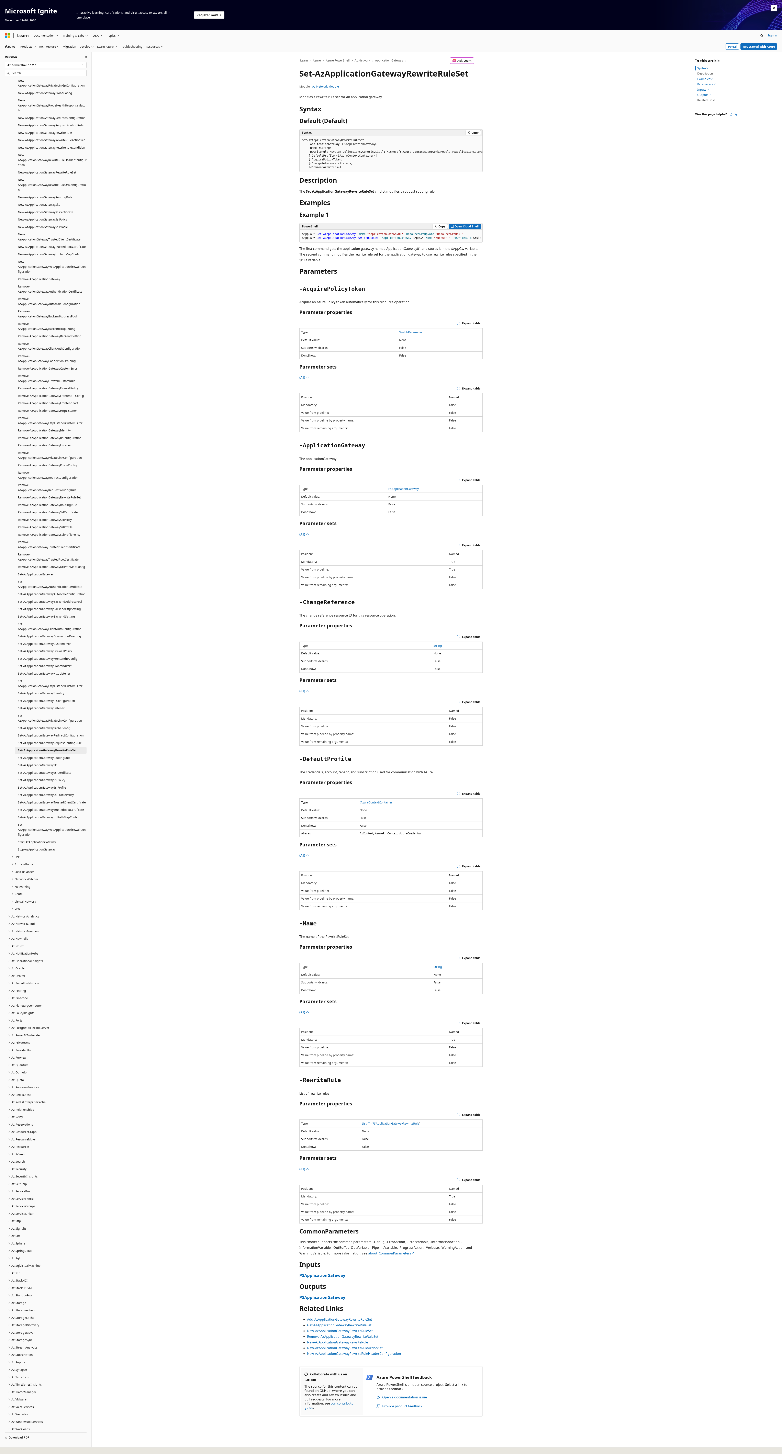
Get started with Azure (759, 46)
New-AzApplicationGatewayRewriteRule (337, 1342)
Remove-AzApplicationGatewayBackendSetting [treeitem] (49, 336)
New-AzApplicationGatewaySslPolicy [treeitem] (42, 219)
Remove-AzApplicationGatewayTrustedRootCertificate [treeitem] (48, 556)
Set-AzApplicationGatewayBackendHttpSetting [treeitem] (49, 609)
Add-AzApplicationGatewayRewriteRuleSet (339, 1319)
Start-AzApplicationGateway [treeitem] (37, 842)
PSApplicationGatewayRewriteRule (395, 1123)
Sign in (772, 35)
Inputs (701, 89)
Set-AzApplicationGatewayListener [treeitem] (41, 708)
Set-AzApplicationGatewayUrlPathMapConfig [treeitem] (48, 817)
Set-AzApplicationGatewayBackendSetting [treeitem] (46, 616)
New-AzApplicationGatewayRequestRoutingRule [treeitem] (50, 125)
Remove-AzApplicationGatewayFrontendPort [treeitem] (48, 403)
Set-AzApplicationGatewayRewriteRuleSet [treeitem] (47, 750)
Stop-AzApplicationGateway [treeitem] (36, 849)
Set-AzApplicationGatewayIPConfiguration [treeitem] (46, 701)
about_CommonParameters (389, 1253)
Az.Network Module (325, 86)
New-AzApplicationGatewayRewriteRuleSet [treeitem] (47, 172)
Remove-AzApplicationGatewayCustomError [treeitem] (47, 368)
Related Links (706, 100)
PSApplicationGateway (403, 489)
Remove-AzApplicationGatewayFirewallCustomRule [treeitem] (46, 378)
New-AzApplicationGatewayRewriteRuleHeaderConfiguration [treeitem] (52, 160)
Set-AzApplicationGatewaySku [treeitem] (38, 765)
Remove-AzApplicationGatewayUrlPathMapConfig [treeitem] (51, 567)
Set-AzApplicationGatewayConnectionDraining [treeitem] (49, 636)
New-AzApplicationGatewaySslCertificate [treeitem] (45, 212)
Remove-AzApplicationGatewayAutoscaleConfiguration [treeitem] (49, 301)
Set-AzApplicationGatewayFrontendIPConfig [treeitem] (47, 659)
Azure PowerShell (338, 60)
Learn (304, 60)
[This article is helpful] (731, 114)
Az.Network (362, 60)
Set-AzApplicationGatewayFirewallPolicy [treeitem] (45, 651)
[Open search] (762, 35)
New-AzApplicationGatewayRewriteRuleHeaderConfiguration (354, 1353)
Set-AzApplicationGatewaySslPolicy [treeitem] (41, 780)
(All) (302, 377)
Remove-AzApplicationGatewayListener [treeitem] (44, 445)
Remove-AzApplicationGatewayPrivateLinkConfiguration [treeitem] (50, 455)
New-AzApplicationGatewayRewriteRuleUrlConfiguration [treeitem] (52, 185)
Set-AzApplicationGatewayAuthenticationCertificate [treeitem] (50, 584)
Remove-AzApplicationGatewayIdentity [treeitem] (44, 430)
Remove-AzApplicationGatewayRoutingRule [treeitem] (47, 505)
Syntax (701, 68)
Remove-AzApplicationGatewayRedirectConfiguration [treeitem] (48, 475)
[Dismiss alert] (774, 8)
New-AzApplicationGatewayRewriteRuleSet (340, 1331)
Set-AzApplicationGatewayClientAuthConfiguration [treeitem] (49, 626)
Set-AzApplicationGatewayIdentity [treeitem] (41, 693)
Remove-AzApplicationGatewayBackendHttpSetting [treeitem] (47, 326)
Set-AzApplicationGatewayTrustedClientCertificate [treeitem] (52, 802)
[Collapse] (86, 57)
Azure (317, 60)
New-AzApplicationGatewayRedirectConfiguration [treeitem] (52, 118)
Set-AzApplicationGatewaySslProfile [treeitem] (42, 787)
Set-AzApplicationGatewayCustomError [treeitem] (44, 644)
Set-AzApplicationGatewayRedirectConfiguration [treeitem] (51, 735)
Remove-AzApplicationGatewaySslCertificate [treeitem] (48, 512)
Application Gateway (389, 60)
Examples (703, 79)
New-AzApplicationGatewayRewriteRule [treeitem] (45, 133)
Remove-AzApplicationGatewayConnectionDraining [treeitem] (47, 358)
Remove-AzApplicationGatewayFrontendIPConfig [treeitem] (51, 396)
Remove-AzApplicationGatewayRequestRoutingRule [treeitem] (47, 487)
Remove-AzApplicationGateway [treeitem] (39, 279)
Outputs (702, 95)
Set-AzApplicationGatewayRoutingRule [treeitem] (44, 758)
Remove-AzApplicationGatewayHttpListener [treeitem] (47, 411)
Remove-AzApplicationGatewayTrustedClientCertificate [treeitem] (49, 544)
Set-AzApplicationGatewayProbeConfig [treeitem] (44, 728)
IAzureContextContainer (376, 802)
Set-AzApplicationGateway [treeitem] (36, 574)
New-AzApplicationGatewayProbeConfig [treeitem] (45, 93)
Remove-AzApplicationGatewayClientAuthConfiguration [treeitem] (49, 346)
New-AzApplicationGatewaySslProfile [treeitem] (43, 227)
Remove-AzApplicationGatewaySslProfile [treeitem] (45, 527)
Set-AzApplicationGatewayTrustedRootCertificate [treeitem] (51, 810)
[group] (391, 154)
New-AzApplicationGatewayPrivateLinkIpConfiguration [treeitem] (51, 83)
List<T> (366, 1123)
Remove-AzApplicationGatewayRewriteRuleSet (342, 1336)
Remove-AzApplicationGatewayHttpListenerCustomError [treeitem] (50, 420)
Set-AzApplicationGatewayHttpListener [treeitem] (44, 673)
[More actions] (479, 60)
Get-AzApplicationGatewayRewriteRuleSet (339, 1325)
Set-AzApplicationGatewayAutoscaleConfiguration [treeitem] (52, 594)
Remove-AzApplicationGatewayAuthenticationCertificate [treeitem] (50, 288)
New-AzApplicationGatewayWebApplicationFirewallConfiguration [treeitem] (52, 266)
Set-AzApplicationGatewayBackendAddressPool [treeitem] (50, 602)
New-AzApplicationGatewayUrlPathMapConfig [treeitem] (49, 254)
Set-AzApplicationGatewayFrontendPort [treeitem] (44, 666)
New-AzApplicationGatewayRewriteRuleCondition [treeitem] (51, 147)
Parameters (705, 84)
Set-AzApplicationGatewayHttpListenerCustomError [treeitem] (50, 683)
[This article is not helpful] (736, 114)
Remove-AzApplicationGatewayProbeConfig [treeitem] (47, 465)
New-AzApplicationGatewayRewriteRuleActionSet (345, 1348)
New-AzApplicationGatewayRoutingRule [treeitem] (45, 197)
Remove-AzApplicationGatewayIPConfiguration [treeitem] (49, 438)
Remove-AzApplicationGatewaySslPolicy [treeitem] (45, 520)
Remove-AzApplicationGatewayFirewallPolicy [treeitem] (48, 388)
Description (705, 73)
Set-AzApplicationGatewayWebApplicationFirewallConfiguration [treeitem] (52, 829)
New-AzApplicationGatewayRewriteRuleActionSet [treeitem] (51, 140)
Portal (732, 46)
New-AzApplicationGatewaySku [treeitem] (39, 204)
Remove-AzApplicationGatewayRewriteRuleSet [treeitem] (49, 497)
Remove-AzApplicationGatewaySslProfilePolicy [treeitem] (49, 535)
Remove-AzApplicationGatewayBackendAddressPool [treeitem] (47, 313)
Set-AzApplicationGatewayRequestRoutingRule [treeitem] (50, 743)
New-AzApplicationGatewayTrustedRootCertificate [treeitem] (52, 247)
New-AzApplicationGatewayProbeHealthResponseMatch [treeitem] (51, 105)
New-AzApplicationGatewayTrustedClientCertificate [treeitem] (49, 236)
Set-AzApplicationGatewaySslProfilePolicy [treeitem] (46, 795)
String (438, 645)
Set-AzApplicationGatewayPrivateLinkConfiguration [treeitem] (50, 718)
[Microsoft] (7, 35)
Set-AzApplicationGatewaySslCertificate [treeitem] (44, 773)
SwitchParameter (410, 332)
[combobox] (46, 65)
